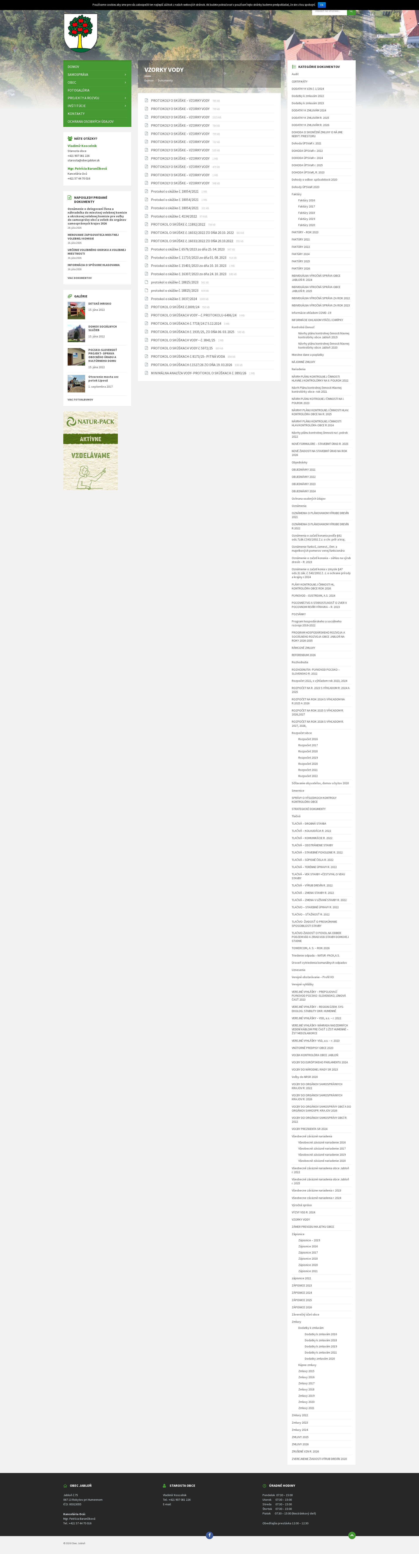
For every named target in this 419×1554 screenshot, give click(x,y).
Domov (149, 80)
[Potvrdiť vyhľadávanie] (351, 11)
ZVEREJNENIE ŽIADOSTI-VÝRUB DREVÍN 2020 (319, 1459)
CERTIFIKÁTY (299, 81)
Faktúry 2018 (306, 213)
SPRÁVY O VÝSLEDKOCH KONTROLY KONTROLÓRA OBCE (314, 800)
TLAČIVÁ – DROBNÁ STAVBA (309, 823)
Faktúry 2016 (306, 200)
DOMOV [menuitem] (73, 66)
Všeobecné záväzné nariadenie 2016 (322, 1142)
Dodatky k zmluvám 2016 (321, 1334)
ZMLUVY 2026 (300, 1444)
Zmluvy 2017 (306, 1383)
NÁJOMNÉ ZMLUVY (303, 362)
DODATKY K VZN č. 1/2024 (308, 89)
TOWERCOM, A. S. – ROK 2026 (311, 948)
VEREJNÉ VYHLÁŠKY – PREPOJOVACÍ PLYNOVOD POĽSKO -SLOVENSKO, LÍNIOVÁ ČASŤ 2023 (319, 995)
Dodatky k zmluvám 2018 (321, 1340)
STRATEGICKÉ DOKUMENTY (309, 809)
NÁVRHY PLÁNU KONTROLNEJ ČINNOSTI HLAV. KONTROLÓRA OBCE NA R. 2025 (320, 412)
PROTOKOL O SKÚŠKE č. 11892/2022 (178, 224)
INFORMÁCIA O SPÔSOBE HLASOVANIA (94, 265)
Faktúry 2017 (306, 206)
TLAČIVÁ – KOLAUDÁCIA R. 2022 (311, 831)
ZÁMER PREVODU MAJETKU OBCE (313, 1227)
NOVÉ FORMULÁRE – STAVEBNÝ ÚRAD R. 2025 (320, 444)
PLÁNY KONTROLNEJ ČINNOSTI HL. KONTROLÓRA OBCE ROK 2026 (313, 586)
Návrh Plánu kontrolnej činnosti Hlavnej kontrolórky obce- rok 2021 (317, 390)
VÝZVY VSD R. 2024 (303, 1212)
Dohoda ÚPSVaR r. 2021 (306, 143)
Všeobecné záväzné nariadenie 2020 (322, 1161)
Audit (295, 74)
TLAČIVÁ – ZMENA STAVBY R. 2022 (313, 893)
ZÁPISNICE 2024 (302, 1293)
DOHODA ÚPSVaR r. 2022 (307, 151)
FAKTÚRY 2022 (301, 247)
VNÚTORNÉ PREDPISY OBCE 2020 (312, 1048)
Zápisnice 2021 (308, 1271)
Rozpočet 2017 (308, 745)
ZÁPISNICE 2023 (302, 1285)
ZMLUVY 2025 (300, 1437)
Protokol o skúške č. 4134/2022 (174, 216)
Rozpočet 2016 (308, 739)
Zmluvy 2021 (306, 1408)
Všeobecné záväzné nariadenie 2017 (322, 1148)
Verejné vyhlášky (303, 984)
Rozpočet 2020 (308, 764)
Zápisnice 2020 (308, 1265)
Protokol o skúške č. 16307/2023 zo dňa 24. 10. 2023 (189, 274)
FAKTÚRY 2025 (301, 261)
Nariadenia (299, 369)
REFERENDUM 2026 (304, 655)
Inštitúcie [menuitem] (77, 106)
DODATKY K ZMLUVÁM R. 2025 (310, 118)
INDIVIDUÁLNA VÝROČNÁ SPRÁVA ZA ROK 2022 (321, 298)
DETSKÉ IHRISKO (99, 304)
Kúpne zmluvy (307, 1365)
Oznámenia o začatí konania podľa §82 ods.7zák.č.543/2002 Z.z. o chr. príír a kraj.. (319, 537)
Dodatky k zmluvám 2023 (308, 103)
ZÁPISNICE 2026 (302, 1307)
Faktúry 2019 (306, 219)
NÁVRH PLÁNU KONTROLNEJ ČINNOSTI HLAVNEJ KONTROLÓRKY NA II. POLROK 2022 (320, 378)
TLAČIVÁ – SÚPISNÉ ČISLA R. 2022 (312, 860)
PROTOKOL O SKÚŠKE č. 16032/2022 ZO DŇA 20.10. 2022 (192, 232)
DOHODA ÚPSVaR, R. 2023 (308, 172)
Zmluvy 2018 (306, 1389)
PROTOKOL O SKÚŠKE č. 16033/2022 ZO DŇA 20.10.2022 (192, 241)
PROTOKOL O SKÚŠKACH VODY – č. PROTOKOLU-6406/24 (194, 315)
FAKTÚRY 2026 (301, 268)
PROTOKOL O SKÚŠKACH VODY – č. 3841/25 (183, 340)
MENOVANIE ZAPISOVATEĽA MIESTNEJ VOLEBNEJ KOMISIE (93, 236)
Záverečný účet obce (305, 1314)
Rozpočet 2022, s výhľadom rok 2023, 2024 (319, 681)
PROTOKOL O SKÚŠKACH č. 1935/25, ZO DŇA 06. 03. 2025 (193, 332)
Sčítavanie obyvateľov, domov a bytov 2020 (320, 783)
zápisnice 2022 (301, 1278)
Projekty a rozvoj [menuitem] (83, 98)
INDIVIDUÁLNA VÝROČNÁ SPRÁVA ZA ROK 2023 (321, 305)
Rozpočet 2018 (308, 751)
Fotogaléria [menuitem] (78, 90)
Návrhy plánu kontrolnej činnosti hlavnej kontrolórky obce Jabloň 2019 (323, 335)
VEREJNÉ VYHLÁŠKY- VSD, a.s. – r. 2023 (316, 1041)
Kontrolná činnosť (303, 327)
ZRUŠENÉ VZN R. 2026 (305, 1451)
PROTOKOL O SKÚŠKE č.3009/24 (175, 307)
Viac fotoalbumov (80, 399)
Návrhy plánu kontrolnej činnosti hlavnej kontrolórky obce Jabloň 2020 (323, 345)
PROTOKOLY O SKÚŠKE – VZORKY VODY (180, 100)
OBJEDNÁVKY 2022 (304, 477)
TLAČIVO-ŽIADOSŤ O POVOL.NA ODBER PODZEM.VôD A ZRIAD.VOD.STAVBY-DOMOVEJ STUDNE (320, 937)
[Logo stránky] (80, 52)
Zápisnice (298, 1234)
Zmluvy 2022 (300, 1415)
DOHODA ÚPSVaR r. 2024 (307, 158)
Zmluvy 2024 (300, 1430)
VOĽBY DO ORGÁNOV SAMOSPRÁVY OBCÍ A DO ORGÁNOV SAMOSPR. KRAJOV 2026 (321, 1108)
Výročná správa (302, 1205)
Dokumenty (165, 80)
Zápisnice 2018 (308, 1258)
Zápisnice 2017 (308, 1252)
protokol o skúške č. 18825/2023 (175, 282)
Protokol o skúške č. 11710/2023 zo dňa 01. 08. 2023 (189, 257)
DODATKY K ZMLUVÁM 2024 (309, 110)
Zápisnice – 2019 (309, 1240)
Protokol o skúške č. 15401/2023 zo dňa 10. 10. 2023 (189, 265)
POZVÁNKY (299, 614)
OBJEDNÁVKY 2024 (304, 491)
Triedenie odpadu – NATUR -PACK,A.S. (316, 955)
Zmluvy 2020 (306, 1402)
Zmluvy (296, 1322)
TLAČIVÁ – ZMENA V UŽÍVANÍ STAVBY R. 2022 (319, 900)
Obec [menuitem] (72, 82)
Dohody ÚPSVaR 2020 (305, 187)
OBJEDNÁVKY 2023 (304, 484)
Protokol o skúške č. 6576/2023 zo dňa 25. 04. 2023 (188, 249)
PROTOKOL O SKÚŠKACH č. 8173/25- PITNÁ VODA (188, 356)
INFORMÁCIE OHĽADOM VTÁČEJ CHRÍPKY (317, 320)
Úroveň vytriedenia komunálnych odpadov (319, 963)
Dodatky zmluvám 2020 (320, 1359)
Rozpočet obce (302, 733)
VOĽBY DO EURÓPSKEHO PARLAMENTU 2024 (320, 1062)
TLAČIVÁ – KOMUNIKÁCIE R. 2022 (312, 838)
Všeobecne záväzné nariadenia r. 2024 (316, 1198)
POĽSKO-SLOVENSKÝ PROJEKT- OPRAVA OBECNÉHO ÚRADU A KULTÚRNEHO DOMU (102, 355)
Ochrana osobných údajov (309, 499)
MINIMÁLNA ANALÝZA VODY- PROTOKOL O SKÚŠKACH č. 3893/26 (199, 373)
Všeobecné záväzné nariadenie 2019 (322, 1155)
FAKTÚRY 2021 (301, 239)
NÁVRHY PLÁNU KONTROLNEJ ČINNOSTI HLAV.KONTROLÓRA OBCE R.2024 (316, 423)
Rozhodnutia (300, 662)
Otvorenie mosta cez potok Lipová (103, 378)
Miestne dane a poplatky (308, 355)
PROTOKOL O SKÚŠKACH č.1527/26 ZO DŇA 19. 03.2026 (192, 365)
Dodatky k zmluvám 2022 (308, 96)
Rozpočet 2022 (308, 776)
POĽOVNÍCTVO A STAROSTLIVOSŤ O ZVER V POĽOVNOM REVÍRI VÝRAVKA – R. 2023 (319, 605)
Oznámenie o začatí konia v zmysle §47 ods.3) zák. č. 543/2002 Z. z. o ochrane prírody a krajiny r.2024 (321, 573)
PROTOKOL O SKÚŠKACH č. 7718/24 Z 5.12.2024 (186, 323)
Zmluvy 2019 (306, 1396)
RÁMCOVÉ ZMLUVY (303, 648)
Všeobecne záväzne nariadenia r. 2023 (316, 1190)
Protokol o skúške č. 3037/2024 (174, 299)
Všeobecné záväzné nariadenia (312, 1136)
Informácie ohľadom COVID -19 (311, 313)
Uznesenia (298, 970)
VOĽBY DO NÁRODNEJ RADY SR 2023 (315, 1069)
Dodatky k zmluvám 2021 (321, 1352)
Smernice (298, 791)
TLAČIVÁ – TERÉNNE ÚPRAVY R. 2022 (314, 867)
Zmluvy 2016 (306, 1377)
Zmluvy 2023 (300, 1422)
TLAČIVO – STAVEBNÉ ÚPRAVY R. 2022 (315, 907)
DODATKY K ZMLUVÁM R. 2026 (310, 125)
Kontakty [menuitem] (76, 113)
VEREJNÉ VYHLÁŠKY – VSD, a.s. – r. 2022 (316, 1018)
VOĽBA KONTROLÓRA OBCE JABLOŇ (315, 1055)
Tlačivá (296, 816)
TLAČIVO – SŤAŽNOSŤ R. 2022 (311, 914)
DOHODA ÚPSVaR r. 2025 (307, 165)
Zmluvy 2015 (306, 1371)
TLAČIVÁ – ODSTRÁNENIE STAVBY (312, 845)
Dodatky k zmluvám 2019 (321, 1346)
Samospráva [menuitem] (78, 74)
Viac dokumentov (80, 278)
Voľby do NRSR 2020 (305, 1077)
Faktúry (297, 194)
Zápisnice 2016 (308, 1246)
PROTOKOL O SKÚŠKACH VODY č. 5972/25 (182, 348)
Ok (321, 5)
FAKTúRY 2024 (300, 254)
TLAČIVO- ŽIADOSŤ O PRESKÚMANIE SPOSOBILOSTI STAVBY (314, 923)
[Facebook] (209, 1535)
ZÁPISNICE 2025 (302, 1300)
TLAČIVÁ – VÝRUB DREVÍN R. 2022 (312, 885)
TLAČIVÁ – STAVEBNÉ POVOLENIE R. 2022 (317, 852)
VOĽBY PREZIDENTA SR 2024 (309, 1129)
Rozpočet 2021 (308, 770)
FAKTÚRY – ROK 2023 (305, 232)
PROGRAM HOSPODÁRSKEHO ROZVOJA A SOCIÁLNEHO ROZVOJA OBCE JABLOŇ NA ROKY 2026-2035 (318, 636)
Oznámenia (299, 506)
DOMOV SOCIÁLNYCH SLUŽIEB (102, 328)
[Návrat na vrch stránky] (352, 1535)
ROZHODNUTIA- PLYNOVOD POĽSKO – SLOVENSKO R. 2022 (316, 671)
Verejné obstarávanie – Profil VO (313, 977)
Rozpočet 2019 (308, 758)
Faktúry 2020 (306, 225)
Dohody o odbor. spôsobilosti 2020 (314, 179)
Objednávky (299, 462)
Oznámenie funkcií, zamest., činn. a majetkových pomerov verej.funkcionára (318, 549)
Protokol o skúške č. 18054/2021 (175, 191)
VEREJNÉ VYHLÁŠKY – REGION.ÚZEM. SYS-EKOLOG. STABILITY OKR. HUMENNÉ (318, 1009)
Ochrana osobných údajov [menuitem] (90, 121)
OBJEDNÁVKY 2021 (304, 469)
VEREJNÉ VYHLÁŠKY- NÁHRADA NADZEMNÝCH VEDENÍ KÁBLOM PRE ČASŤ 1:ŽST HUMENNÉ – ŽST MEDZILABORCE (320, 1029)
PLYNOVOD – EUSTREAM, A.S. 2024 (313, 595)
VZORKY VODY (301, 1219)
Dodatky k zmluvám (311, 1328)
